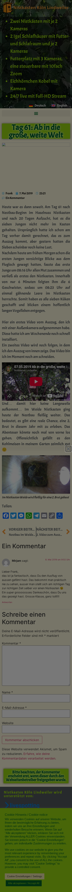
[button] (68, 448)
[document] (36, 446)
